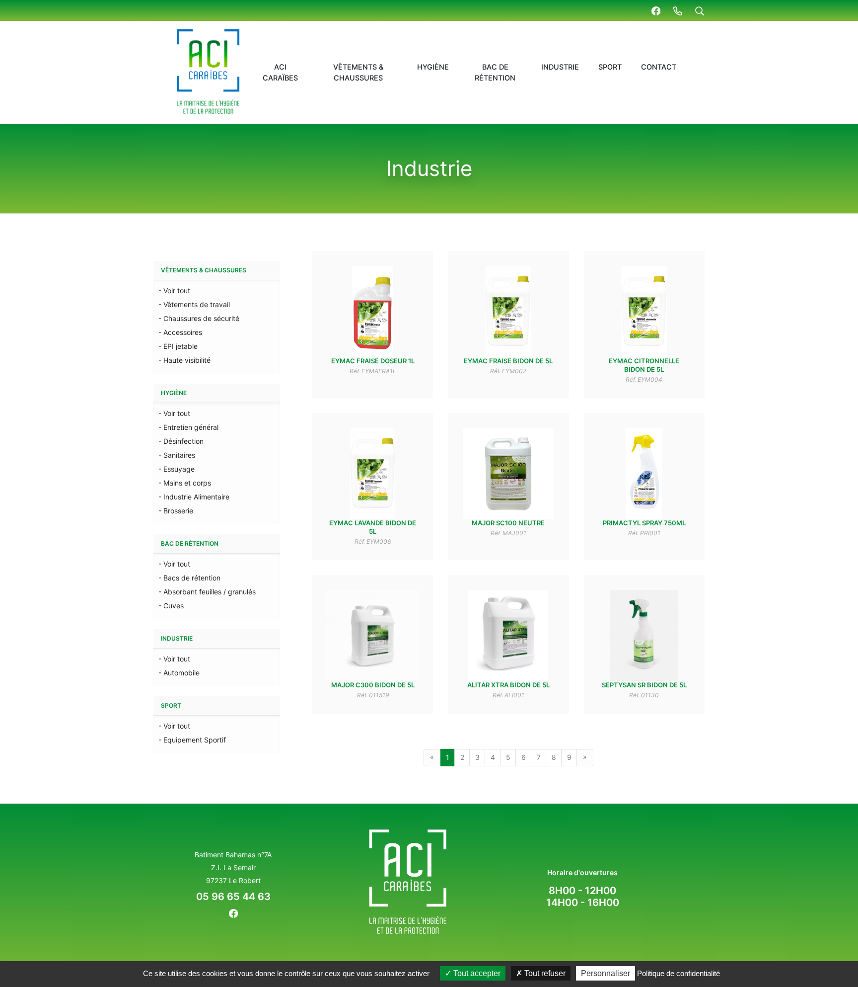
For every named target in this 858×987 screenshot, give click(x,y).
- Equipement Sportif (192, 740)
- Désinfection (181, 441)
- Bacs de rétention (189, 578)
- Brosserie (175, 510)
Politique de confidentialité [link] (678, 973)
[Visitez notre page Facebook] (656, 10)
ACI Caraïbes (280, 72)
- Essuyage (176, 469)
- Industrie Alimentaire (193, 497)
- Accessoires (180, 332)
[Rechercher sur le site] (700, 10)
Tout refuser (544, 973)
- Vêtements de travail (194, 304)
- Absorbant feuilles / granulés (207, 591)
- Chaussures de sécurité (198, 318)
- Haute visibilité (184, 360)
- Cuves (171, 605)
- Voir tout (174, 290)
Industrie (560, 67)
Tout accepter (475, 973)
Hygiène (433, 67)
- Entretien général (188, 427)
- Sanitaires (176, 455)
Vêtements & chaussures (358, 72)
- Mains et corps (184, 483)
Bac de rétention (495, 72)
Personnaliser (605, 973)
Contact (658, 67)
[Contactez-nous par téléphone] (678, 10)
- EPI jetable (178, 346)
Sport (610, 67)
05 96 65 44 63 (233, 897)
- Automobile (179, 672)
